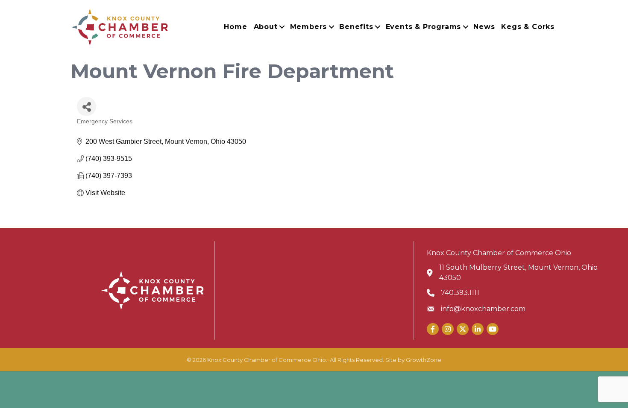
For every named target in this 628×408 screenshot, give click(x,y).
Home (235, 27)
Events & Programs (423, 27)
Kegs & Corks (528, 27)
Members (308, 27)
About (266, 27)
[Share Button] (86, 106)
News (484, 27)
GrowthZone (423, 359)
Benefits (356, 27)
